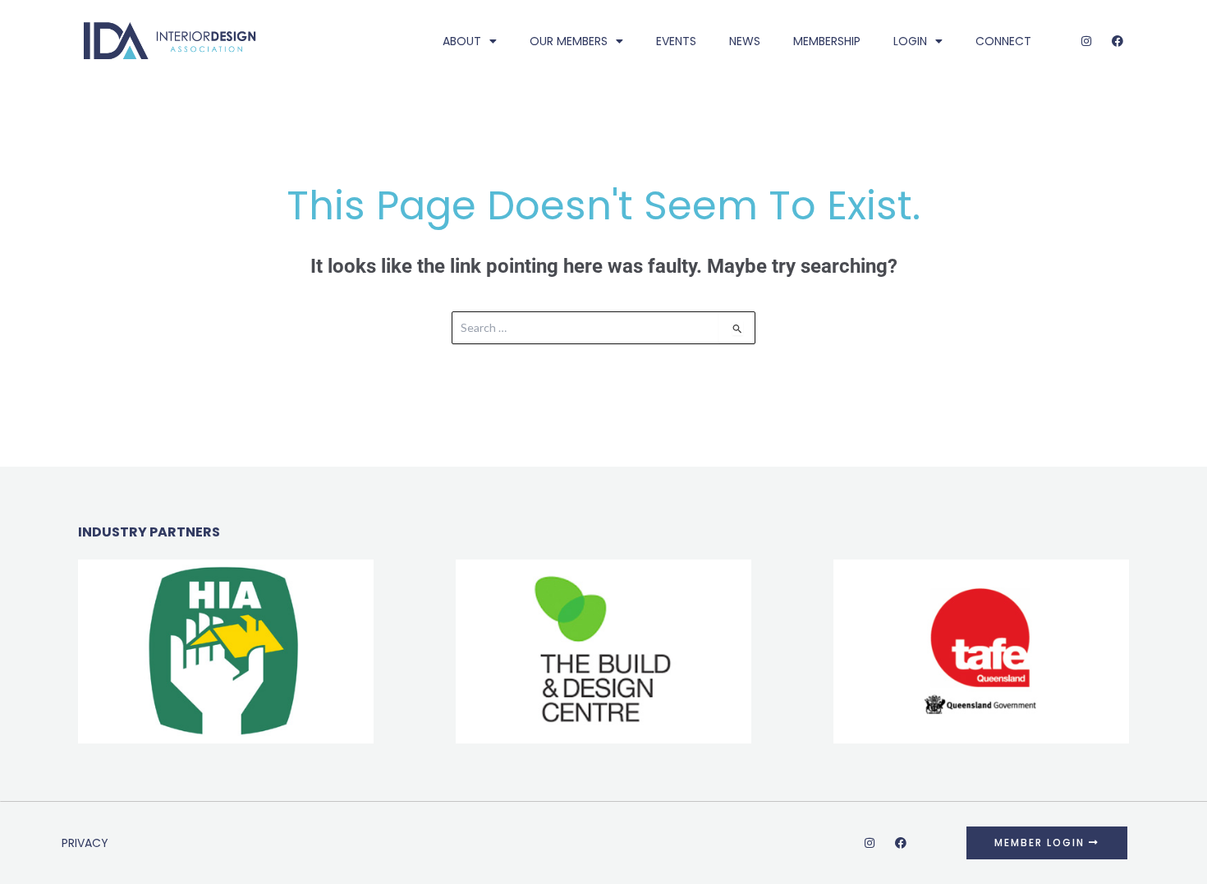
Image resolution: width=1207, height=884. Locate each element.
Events (676, 41)
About (462, 41)
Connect (1003, 41)
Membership (827, 41)
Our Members (569, 41)
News (744, 41)
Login (910, 41)
